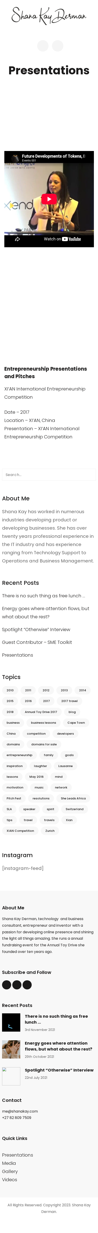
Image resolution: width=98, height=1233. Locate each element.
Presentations (17, 655)
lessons (12, 777)
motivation (15, 787)
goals (69, 755)
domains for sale (44, 744)
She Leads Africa (73, 798)
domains (13, 744)
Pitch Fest (14, 798)
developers (65, 733)
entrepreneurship (19, 755)
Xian (69, 820)
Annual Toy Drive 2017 (41, 712)
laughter (40, 766)
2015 (10, 701)
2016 (28, 701)
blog (72, 712)
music (39, 787)
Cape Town (76, 723)
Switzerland (74, 809)
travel (28, 820)
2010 (10, 690)
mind (58, 777)
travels (49, 820)
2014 (82, 690)
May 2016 (36, 777)
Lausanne (65, 766)
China (11, 733)
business (13, 723)
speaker (29, 809)
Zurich (49, 831)
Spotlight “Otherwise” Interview (36, 629)
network (61, 787)
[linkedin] (16, 984)
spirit (50, 809)
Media (9, 1163)
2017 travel (69, 701)
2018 (10, 712)
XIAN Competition (20, 831)
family (49, 755)
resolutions (41, 798)
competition (36, 733)
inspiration (15, 766)
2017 (46, 701)
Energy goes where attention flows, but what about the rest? (58, 1046)
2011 (28, 690)
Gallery (10, 1171)
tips (9, 820)
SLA (9, 809)
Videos (9, 1179)
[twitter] (6, 984)
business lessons (43, 723)
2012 (46, 690)
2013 (64, 690)
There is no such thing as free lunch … (43, 596)
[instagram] (27, 984)
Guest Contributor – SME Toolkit (37, 642)
